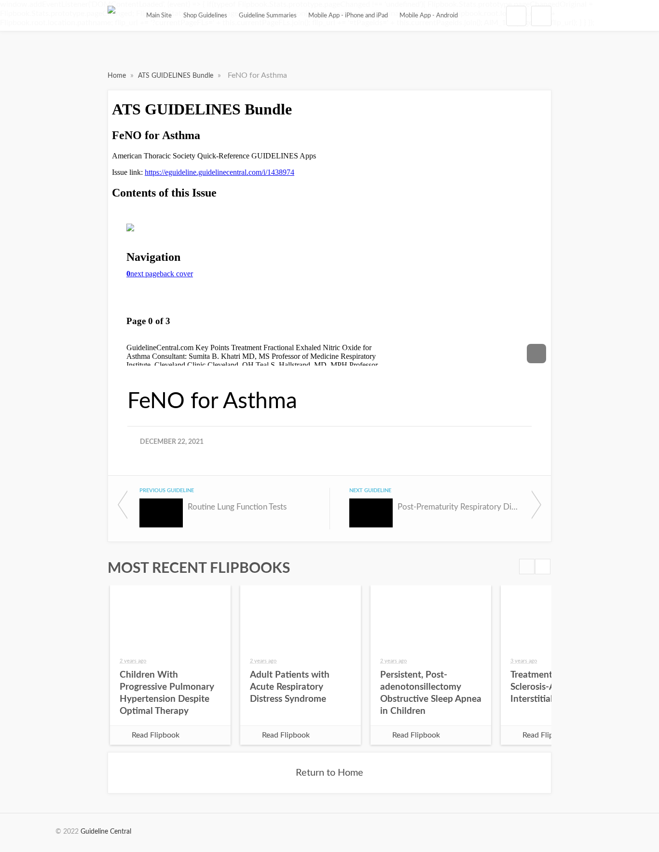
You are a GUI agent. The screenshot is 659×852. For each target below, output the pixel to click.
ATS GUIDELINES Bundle (176, 75)
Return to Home (329, 773)
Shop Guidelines (205, 15)
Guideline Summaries (268, 15)
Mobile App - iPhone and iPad (348, 15)
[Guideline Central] (111, 15)
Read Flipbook (155, 735)
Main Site (159, 15)
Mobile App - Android (428, 15)
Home (118, 75)
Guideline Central (106, 831)
